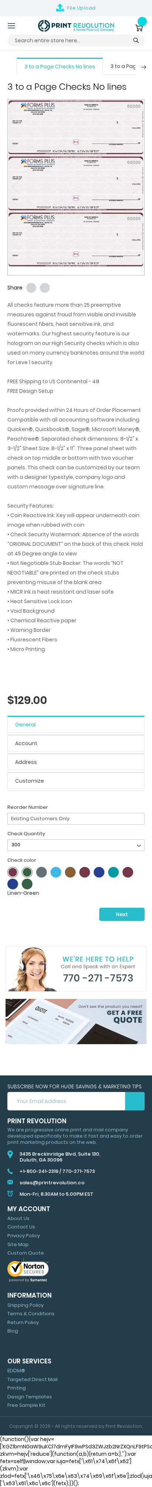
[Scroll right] (143, 67)
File (81, 7)
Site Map (18, 1244)
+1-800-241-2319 (39, 1171)
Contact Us (21, 1226)
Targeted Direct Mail (32, 1379)
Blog (12, 1330)
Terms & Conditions (31, 1313)
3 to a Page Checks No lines (59, 66)
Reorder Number (27, 807)
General (25, 724)
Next (122, 914)
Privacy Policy (23, 1235)
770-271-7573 (78, 1171)
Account (26, 743)
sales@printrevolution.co (52, 1182)
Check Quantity (26, 833)
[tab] (76, 724)
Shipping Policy (25, 1305)
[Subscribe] (135, 1101)
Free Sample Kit (26, 1405)
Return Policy (23, 1322)
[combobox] (76, 40)
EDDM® (16, 1370)
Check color (21, 860)
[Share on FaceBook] (45, 288)
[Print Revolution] (76, 26)
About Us (18, 1218)
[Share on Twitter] (31, 288)
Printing (16, 1387)
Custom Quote (25, 1252)
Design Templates (29, 1396)
